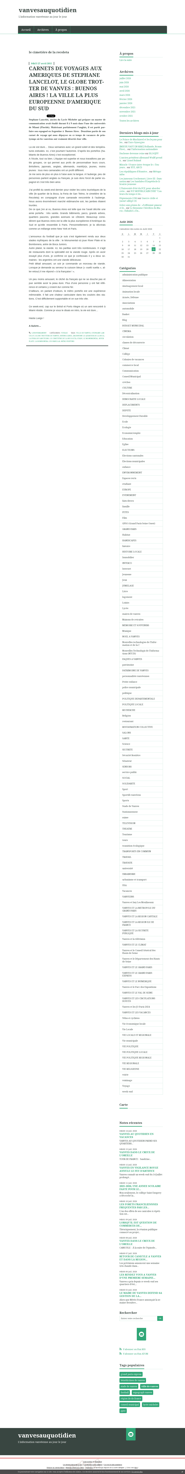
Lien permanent (38, 333)
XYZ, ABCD (136, 167)
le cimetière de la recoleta (63, 338)
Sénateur (127, 760)
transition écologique (133, 845)
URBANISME (128, 874)
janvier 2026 (125, 103)
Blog (124, 319)
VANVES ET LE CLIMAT (134, 944)
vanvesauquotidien (48, 10)
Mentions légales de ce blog (75, 1468)
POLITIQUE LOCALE (132, 704)
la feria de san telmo (39, 338)
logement (127, 596)
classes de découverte (133, 342)
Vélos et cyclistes (130, 1018)
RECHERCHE (128, 710)
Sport (125, 789)
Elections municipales (133, 461)
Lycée (125, 608)
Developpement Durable (135, 415)
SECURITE (127, 749)
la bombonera (41, 341)
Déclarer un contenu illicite (55, 1468)
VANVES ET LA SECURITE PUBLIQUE (135, 932)
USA (124, 885)
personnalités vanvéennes (135, 676)
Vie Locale (127, 1029)
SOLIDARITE (128, 783)
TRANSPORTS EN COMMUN (136, 851)
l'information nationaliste (144, 149)
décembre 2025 (127, 107)
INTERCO (127, 563)
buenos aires (66, 336)
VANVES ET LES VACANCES (136, 1012)
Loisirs (125, 602)
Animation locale (131, 291)
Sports (125, 800)
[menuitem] (26, 29)
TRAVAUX (127, 862)
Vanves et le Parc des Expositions (139, 987)
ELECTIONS (128, 449)
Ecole (125, 421)
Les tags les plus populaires (113, 1465)
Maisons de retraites (132, 619)
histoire (126, 546)
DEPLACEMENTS (131, 404)
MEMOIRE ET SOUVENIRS (135, 625)
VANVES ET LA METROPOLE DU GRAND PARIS (138, 909)
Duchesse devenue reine (132, 153)
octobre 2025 (126, 115)
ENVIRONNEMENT (132, 472)
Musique (126, 630)
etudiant (126, 483)
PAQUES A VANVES (132, 659)
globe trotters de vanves (47, 336)
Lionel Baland (134, 160)
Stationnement (130, 811)
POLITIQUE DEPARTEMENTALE (138, 698)
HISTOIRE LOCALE (132, 551)
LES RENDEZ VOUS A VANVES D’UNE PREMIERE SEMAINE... (137, 1276)
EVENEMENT (129, 495)
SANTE (125, 738)
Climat (125, 348)
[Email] (141, 1334)
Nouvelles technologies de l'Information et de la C (139, 643)
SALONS (126, 732)
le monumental (90, 338)
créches (126, 382)
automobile (128, 308)
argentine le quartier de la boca (88, 336)
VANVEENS (128, 896)
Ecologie (126, 427)
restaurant (127, 721)
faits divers (128, 500)
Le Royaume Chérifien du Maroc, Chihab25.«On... (140, 209)
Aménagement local (132, 285)
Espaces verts (129, 478)
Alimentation (129, 280)
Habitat (126, 534)
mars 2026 (124, 95)
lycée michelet (150, 1404)
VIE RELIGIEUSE (130, 1068)
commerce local (130, 365)
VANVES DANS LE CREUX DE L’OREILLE (137, 1154)
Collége (126, 353)
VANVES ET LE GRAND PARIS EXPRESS (137, 974)
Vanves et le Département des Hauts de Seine (141, 960)
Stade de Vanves (130, 806)
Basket (125, 314)
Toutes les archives (129, 120)
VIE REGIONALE (130, 1063)
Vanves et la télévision (133, 938)
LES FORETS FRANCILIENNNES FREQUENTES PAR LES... (138, 1206)
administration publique (135, 274)
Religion (126, 715)
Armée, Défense (130, 297)
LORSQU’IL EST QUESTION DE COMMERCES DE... (138, 1224)
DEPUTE (126, 410)
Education (127, 438)
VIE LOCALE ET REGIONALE (136, 1035)
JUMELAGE (128, 585)
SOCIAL (126, 777)
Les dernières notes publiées (93, 1465)
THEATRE (127, 828)
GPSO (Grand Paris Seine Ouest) (138, 523)
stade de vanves (129, 1386)
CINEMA (126, 331)
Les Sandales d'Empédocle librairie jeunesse (139, 183)
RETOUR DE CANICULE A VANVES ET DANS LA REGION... (140, 1258)
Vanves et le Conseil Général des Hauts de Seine (138, 952)
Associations (128, 302)
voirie (125, 1074)
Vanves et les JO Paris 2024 (136, 1006)
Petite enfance (129, 681)
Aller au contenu (10, 2)
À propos (61, 30)
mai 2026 (124, 86)
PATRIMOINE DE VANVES (135, 670)
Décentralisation (130, 393)
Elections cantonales (132, 455)
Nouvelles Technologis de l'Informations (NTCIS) (141, 652)
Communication (130, 370)
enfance (126, 466)
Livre (125, 591)
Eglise (125, 444)
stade (79, 338)
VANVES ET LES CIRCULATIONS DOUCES (138, 1000)
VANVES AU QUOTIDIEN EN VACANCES (136, 1135)
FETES (125, 512)
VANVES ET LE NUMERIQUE (137, 981)
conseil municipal (130, 1404)
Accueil (26, 30)
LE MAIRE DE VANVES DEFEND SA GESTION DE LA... (140, 1294)
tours (125, 840)
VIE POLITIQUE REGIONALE (137, 1057)
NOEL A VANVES (131, 636)
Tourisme (127, 834)
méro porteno (67, 341)
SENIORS (127, 766)
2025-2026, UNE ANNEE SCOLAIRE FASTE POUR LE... (140, 1187)
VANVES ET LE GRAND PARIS (137, 967)
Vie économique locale (134, 1023)
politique (127, 693)
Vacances (127, 890)
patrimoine (128, 664)
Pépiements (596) (128, 198)
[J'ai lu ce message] (182, 1472)
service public (129, 772)
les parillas (54, 341)
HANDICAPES (129, 540)
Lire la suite (125, 60)
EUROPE (126, 489)
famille (126, 506)
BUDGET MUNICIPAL (133, 325)
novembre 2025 (127, 111)
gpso (123, 1410)
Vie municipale (130, 1040)
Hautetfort (98, 1462)
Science (126, 743)
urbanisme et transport (134, 879)
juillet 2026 (125, 78)
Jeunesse (126, 574)
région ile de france (131, 1398)
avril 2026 (124, 90)
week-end (127, 1091)
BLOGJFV (154, 153)
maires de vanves (131, 613)
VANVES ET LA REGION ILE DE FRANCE (138, 923)
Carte (123, 1105)
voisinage (127, 1080)
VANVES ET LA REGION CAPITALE (140, 916)
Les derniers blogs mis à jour (72, 1465)
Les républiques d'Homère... (134, 171)
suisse (125, 817)
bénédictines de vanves (133, 1380)
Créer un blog (87, 1462)
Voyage (64, 333)
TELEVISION (128, 823)
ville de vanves (83, 333)
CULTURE (127, 387)
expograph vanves (142, 1392)
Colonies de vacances (133, 359)
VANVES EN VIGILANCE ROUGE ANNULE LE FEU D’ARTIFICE (138, 1169)
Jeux (124, 579)
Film (124, 517)
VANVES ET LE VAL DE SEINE (137, 992)
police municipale (131, 687)
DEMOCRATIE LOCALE (133, 399)
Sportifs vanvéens (131, 794)
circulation (128, 336)
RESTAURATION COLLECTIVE (137, 727)
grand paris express (131, 1374)
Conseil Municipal (131, 376)
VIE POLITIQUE (130, 1046)
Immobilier (128, 557)
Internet (126, 568)
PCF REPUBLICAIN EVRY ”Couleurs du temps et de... (140, 192)
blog (136, 1468)
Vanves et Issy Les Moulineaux (138, 902)
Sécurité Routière (131, 755)
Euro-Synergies (136, 142)
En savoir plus (137, 1472)
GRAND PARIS (129, 529)
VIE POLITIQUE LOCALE (134, 1052)
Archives (43, 30)
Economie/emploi (131, 433)
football (125, 1392)
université (127, 868)
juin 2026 (124, 82)
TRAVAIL (126, 857)
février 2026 (125, 99)
